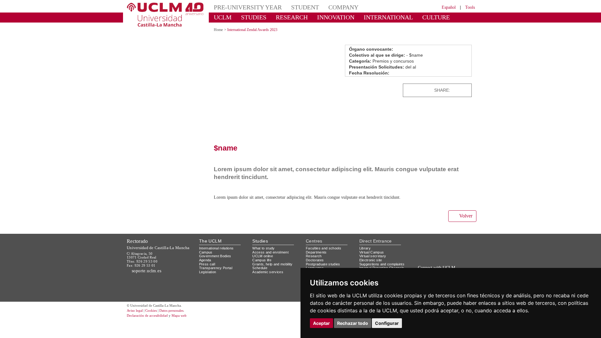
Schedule (259, 268)
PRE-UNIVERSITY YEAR (248, 7)
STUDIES (253, 17)
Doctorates (315, 260)
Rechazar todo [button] (352, 323)
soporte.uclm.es (145, 271)
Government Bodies (215, 256)
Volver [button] (465, 215)
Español (449, 7)
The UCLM (210, 240)
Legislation (207, 272)
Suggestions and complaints (382, 264)
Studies (260, 240)
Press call (207, 264)
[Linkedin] (465, 90)
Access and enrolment (270, 252)
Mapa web (179, 315)
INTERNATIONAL (388, 17)
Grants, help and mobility (272, 264)
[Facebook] (457, 90)
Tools (470, 7)
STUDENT (305, 7)
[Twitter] (452, 90)
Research (314, 256)
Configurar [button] (387, 323)
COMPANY (343, 7)
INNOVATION (335, 17)
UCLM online (262, 256)
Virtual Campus (371, 252)
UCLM (223, 17)
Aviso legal (135, 310)
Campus (206, 252)
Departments (316, 252)
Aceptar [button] (321, 323)
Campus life (261, 260)
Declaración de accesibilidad (147, 315)
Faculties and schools (323, 248)
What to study (263, 248)
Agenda (205, 260)
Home (218, 30)
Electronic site (370, 260)
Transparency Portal (215, 268)
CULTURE (436, 17)
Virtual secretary (372, 256)
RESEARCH (292, 17)
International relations (216, 248)
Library (365, 248)
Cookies (151, 310)
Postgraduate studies (323, 264)
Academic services (267, 272)
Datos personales (171, 310)
